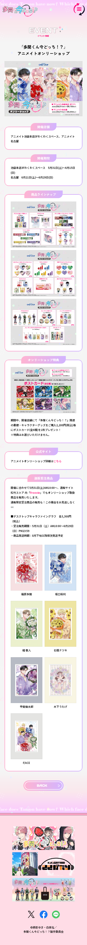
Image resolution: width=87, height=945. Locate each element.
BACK (42, 786)
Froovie (35, 492)
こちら (58, 461)
